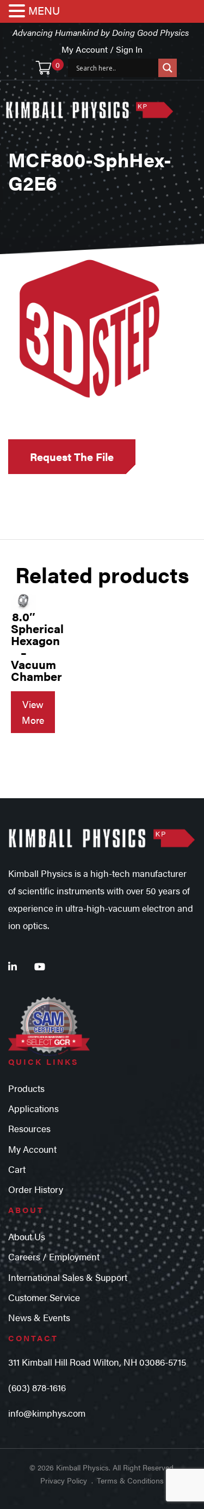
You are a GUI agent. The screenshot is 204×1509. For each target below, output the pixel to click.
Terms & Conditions (130, 1480)
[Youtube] (39, 966)
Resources (29, 1128)
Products (26, 1088)
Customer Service (44, 1297)
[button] (18, 11)
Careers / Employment (54, 1256)
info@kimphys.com (46, 1412)
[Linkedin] (12, 966)
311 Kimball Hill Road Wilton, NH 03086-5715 (97, 1361)
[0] (43, 68)
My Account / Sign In (102, 49)
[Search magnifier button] (167, 68)
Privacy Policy (63, 1480)
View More (33, 712)
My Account (32, 1149)
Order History (35, 1189)
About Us (26, 1236)
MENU (44, 10)
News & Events (39, 1317)
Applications (33, 1108)
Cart (17, 1169)
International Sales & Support (67, 1277)
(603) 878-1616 (37, 1387)
